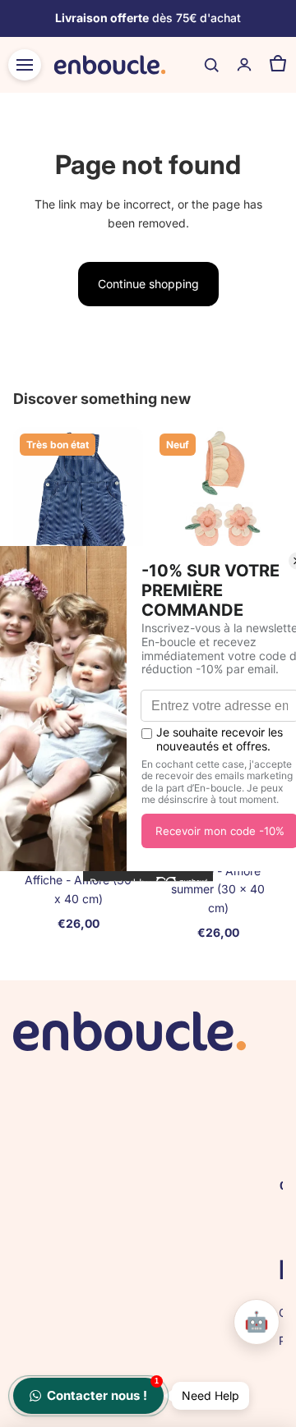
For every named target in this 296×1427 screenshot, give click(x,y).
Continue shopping (148, 284)
